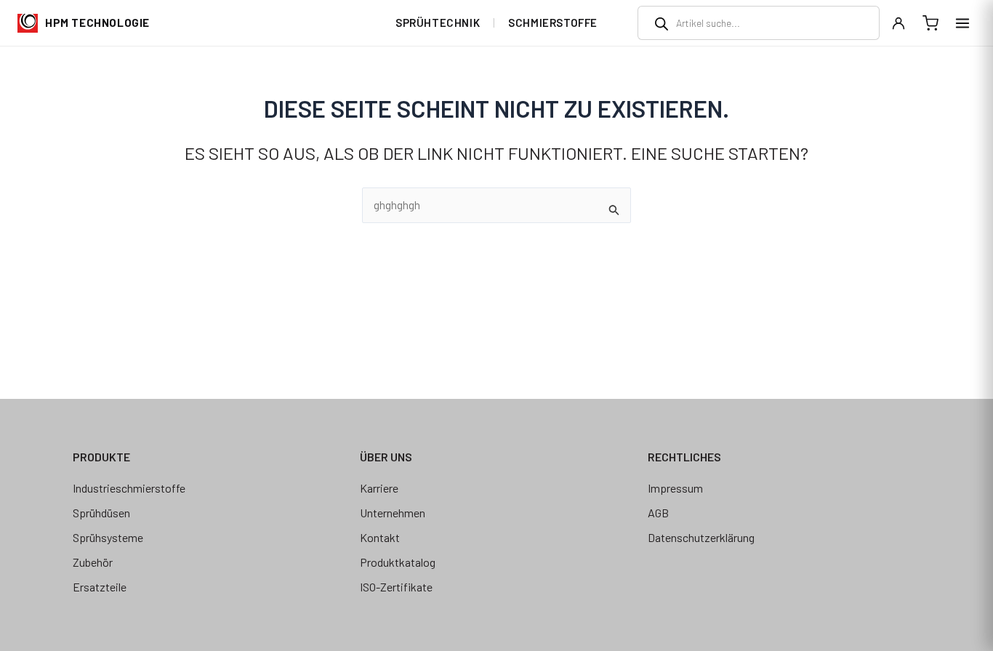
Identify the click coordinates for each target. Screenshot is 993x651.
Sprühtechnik (437, 22)
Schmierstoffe (553, 22)
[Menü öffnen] (962, 23)
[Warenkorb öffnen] (930, 23)
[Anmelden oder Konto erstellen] (898, 23)
